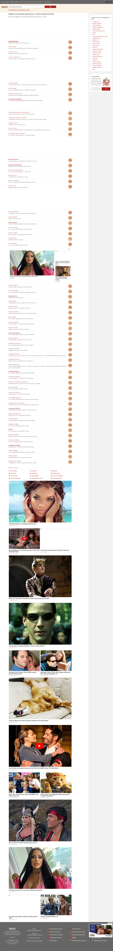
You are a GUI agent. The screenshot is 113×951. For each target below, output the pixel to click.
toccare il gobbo (96, 62)
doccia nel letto (96, 41)
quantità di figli (96, 29)
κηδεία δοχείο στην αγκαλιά (100, 940)
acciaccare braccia (14, 333)
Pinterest (40, 935)
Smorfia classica (23, 1)
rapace (94, 32)
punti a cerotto (96, 43)
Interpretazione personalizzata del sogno (19, 10)
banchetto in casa (97, 52)
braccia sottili (13, 296)
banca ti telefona (97, 25)
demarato (95, 60)
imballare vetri (96, 21)
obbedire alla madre (97, 67)
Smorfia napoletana (5, 1)
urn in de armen (53, 940)
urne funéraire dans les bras (78, 931)
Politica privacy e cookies (34, 937)
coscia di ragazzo (97, 65)
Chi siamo (12, 937)
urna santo (54, 470)
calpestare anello (97, 38)
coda (94, 34)
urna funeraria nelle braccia (56, 928)
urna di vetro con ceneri (36, 478)
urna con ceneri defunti (57, 475)
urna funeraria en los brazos (56, 934)
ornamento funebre (14, 445)
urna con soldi (13, 475)
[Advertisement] (40, 29)
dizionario (95, 40)
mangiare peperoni (97, 23)
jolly (93, 69)
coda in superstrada (97, 56)
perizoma (95, 47)
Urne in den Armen (76, 928)
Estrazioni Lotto (40, 1)
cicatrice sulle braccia (15, 99)
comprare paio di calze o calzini (100, 36)
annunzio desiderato (97, 27)
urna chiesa (13, 473)
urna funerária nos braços (56, 937)
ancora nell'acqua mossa (99, 30)
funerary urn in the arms (55, 931)
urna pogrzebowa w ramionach (79, 940)
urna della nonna (56, 473)
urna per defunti (35, 475)
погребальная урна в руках (78, 934)
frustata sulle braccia (15, 164)
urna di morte (34, 473)
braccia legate (13, 222)
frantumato (95, 58)
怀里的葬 (74, 937)
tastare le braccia (14, 371)
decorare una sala (97, 51)
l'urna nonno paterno (57, 478)
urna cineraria (13, 470)
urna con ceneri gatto (15, 478)
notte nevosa (96, 45)
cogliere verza (96, 54)
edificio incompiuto (97, 63)
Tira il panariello (47, 1)
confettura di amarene (98, 49)
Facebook (29, 935)
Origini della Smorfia (31, 1)
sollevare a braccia (14, 408)
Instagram (34, 935)
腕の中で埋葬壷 (97, 937)
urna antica (34, 470)
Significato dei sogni (14, 1)
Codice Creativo (38, 940)
